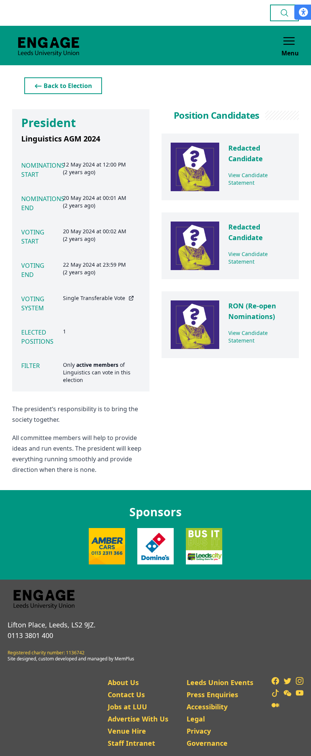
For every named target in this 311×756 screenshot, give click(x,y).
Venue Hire (127, 731)
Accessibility (207, 706)
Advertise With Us (138, 718)
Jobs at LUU (127, 706)
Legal (196, 718)
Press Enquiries (212, 694)
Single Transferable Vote (94, 298)
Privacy (199, 731)
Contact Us (126, 694)
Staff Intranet (131, 743)
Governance (207, 743)
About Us (123, 682)
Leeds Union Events (220, 682)
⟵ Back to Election (63, 86)
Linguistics (76, 372)
